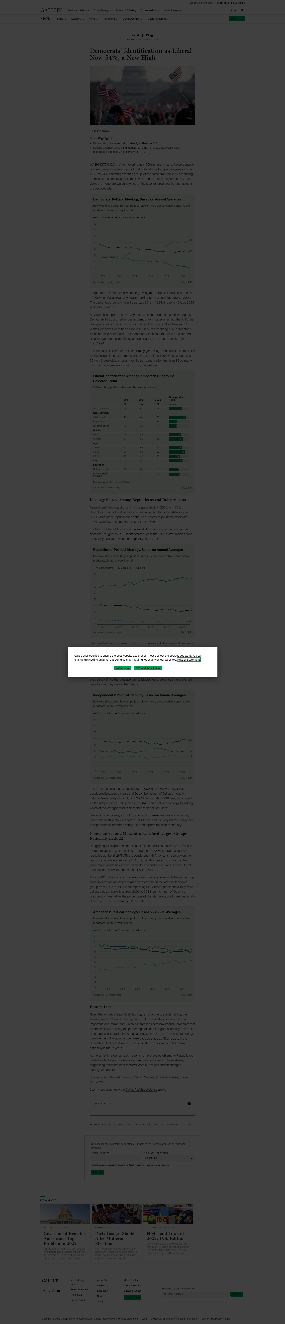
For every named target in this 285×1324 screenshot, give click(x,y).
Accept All (122, 668)
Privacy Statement (188, 659)
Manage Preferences (148, 668)
